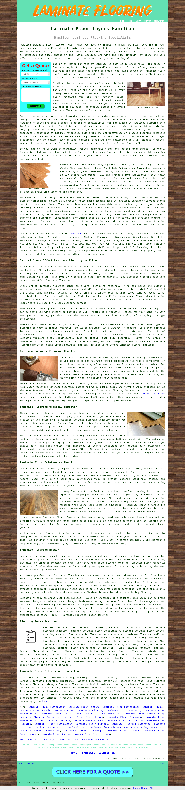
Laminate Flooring (91, 710)
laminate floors (130, 654)
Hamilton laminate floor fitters (65, 627)
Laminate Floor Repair (35, 710)
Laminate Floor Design (122, 731)
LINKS (130, 21)
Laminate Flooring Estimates (39, 717)
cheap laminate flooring (130, 641)
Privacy (163, 763)
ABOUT (138, 21)
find (30, 677)
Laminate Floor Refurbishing (144, 714)
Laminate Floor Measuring (124, 710)
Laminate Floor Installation (61, 714)
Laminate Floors (153, 707)
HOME (122, 21)
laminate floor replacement (76, 648)
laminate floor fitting (59, 638)
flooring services (41, 658)
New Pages (31, 763)
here (45, 701)
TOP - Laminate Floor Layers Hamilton (45, 740)
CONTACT (147, 21)
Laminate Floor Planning (102, 714)
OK (151, 788)
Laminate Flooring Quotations (144, 727)
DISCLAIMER (159, 21)
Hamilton (75, 234)
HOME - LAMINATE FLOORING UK (92, 752)
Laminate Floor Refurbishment (66, 727)
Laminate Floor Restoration (47, 707)
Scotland (79, 658)
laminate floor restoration (70, 651)
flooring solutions (147, 638)
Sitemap (22, 763)
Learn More (140, 788)
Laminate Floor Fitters (84, 707)
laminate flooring (78, 116)
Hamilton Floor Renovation (91, 740)
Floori (23, 782)
